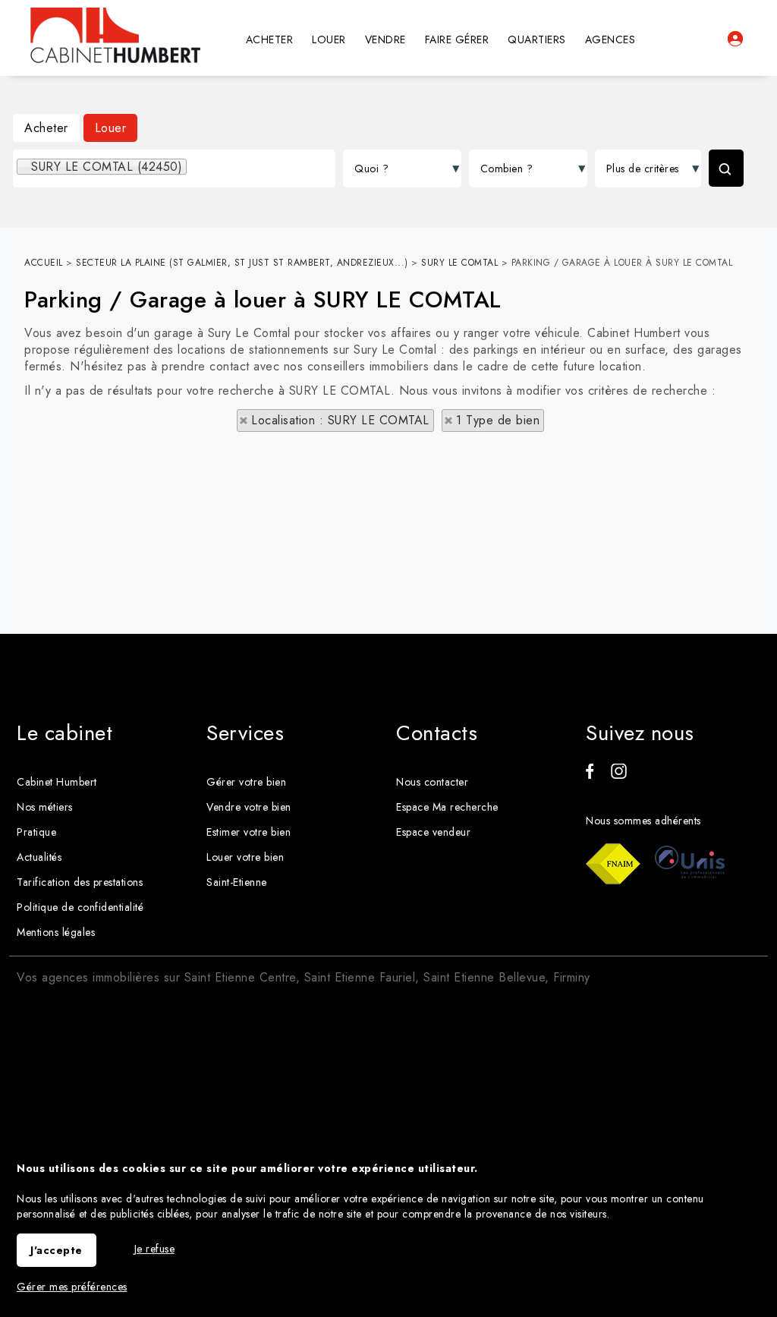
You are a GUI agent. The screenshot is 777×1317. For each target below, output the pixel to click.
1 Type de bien (497, 420)
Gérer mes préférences (72, 1286)
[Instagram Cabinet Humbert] (619, 775)
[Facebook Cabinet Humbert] (589, 775)
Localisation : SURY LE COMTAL (340, 420)
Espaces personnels (735, 38)
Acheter (46, 128)
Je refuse (154, 1248)
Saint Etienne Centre (240, 977)
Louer (111, 128)
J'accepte (56, 1250)
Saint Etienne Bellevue (484, 977)
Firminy (571, 977)
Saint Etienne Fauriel (360, 977)
